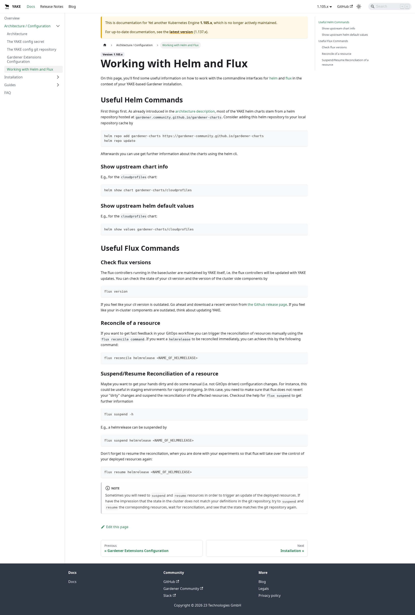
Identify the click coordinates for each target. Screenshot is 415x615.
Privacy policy (270, 595)
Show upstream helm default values (345, 35)
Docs (31, 6)
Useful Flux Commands (333, 41)
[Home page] (105, 45)
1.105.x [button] (322, 6)
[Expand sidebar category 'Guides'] (58, 84)
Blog (72, 6)
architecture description (195, 111)
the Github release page (267, 304)
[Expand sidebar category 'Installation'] (58, 77)
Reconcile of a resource (336, 54)
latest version (181, 31)
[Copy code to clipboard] (302, 135)
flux (289, 78)
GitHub (343, 6)
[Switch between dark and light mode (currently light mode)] (358, 6)
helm (273, 78)
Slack (167, 595)
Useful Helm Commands (333, 22)
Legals (264, 588)
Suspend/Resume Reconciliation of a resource (345, 62)
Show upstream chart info (338, 28)
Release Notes (51, 6)
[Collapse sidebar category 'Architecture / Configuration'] (58, 26)
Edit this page (117, 526)
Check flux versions (334, 47)
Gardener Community (181, 588)
